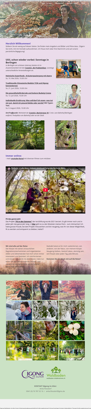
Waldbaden (59, 3)
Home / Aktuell (47, 3)
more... (83, 3)
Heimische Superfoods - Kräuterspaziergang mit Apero (29, 76)
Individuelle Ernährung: (16, 100)
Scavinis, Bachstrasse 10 (38, 113)
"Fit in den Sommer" (23, 221)
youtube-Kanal (17, 158)
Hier (34, 224)
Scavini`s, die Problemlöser (35, 68)
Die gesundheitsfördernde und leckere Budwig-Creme (28, 93)
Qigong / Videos (72, 3)
